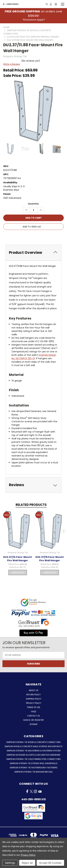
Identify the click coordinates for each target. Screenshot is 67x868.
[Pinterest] (45, 236)
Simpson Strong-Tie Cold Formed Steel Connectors (33, 759)
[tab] (33, 252)
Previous (4, 531)
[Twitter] (39, 236)
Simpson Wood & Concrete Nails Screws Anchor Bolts (33, 746)
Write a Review (11, 64)
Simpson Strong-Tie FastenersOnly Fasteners (33, 767)
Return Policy (33, 694)
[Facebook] (23, 236)
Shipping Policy (33, 698)
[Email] (28, 236)
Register (39, 720)
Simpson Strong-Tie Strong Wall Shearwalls (33, 763)
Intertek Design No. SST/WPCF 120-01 (34, 356)
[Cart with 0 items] (55, 4)
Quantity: (33, 203)
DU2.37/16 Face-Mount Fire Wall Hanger (49, 558)
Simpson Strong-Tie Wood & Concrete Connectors (33, 742)
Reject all (27, 863)
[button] (33, 816)
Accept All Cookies (50, 863)
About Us (33, 690)
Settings (10, 863)
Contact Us (33, 715)
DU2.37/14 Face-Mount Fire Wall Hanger (17, 558)
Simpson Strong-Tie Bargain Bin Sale (33, 771)
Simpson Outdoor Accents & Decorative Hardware (33, 754)
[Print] (34, 236)
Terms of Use (33, 707)
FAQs (33, 711)
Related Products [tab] (31, 505)
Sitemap (33, 724)
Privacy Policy (33, 703)
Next (63, 531)
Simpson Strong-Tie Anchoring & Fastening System (33, 750)
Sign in (27, 720)
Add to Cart (17, 572)
